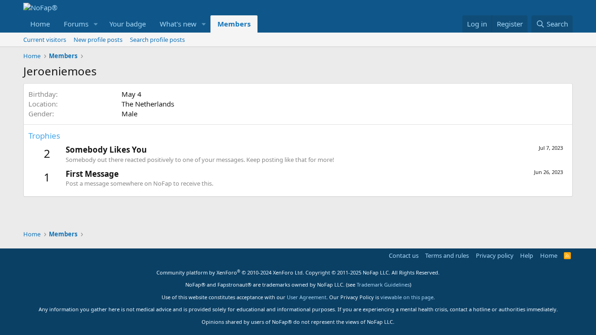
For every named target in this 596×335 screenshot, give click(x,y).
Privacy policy (495, 255)
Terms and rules (447, 255)
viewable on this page (406, 297)
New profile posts (98, 39)
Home (40, 23)
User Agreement (306, 297)
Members (234, 23)
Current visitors (44, 39)
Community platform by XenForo (230, 272)
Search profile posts (157, 39)
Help (526, 255)
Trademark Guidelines (383, 284)
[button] (95, 24)
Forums (76, 23)
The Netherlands (148, 103)
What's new (178, 23)
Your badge (127, 23)
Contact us (404, 255)
